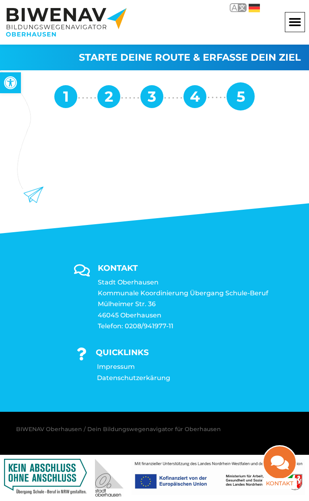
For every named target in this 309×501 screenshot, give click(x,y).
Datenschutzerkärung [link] (133, 378)
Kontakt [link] (279, 483)
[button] (295, 22)
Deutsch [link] (248, 7)
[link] (10, 82)
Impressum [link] (116, 366)
